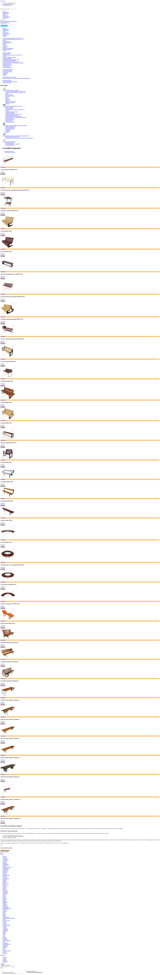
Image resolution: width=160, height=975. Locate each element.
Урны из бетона (6, 66)
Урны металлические (7, 67)
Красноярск (5, 892)
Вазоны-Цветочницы (7, 65)
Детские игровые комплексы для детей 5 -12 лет (13, 39)
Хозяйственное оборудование (9, 60)
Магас (4, 900)
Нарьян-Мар (5, 906)
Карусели (5, 43)
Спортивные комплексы (8, 69)
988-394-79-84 (3, 22)
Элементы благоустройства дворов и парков (12, 106)
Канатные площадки (7, 49)
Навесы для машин (7, 52)
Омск (4, 910)
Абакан (4, 856)
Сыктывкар (5, 930)
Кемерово (5, 887)
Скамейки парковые (7, 58)
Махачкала (5, 902)
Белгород (5, 863)
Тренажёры (5, 72)
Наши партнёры (6, 16)
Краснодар (5, 891)
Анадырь (5, 858)
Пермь (4, 915)
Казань (4, 884)
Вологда (4, 873)
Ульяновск (5, 939)
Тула (4, 935)
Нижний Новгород (7, 908)
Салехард (5, 922)
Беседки (4, 56)
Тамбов (4, 931)
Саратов (4, 927)
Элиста (4, 949)
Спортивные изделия (7, 71)
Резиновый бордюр (7, 80)
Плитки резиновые (7, 82)
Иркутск (5, 882)
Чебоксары (5, 945)
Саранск (5, 926)
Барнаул (4, 861)
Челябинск (5, 946)
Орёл (4, 912)
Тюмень (4, 937)
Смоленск (5, 928)
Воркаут (4, 75)
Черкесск (5, 947)
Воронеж (5, 874)
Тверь (4, 932)
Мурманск (5, 904)
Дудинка (5, 877)
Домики (4, 50)
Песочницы (5, 46)
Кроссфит (5, 73)
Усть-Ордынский (6, 940)
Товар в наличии (5, 7)
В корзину (2, 173)
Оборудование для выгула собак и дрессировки (13, 62)
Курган (4, 894)
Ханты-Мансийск (7, 944)
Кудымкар (5, 893)
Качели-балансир (6, 41)
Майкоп (4, 901)
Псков (4, 919)
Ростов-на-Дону (6, 920)
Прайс (4, 14)
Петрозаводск (6, 917)
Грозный (5, 876)
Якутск (4, 951)
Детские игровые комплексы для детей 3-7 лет (13, 38)
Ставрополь (5, 929)
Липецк (4, 897)
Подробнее (2, 174)
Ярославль (5, 953)
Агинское (5, 857)
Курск (4, 895)
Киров (4, 888)
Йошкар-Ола (5, 883)
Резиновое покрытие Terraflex (9, 141)
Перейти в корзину (4, 851)
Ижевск (4, 881)
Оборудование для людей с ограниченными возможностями (16, 135)
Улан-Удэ (5, 938)
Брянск (4, 866)
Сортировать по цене (9, 151)
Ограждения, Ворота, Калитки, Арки (11, 59)
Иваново (5, 879)
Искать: (2, 9)
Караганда (5, 960)
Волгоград (5, 872)
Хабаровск (5, 942)
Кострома (5, 890)
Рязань (4, 921)
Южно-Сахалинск (7, 950)
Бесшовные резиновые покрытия (10, 81)
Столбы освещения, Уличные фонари (11, 61)
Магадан (5, 899)
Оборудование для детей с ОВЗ (9, 77)
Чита (4, 948)
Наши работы (6, 12)
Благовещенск (6, 865)
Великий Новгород (7, 867)
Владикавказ (5, 869)
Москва (4, 903)
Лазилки (5, 47)
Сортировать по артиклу (10, 152)
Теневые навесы (6, 53)
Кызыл (4, 896)
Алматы (4, 958)
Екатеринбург (6, 878)
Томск (4, 933)
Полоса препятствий (7, 70)
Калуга (4, 886)
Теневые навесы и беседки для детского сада (12, 54)
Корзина (5, 36)
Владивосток (6, 868)
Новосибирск (6, 909)
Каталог (4, 11)
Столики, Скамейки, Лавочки (9, 57)
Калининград (6, 885)
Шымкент (5, 961)
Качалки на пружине (7, 42)
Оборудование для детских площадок (11, 90)
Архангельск (5, 859)
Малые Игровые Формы (8, 48)
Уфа (4, 941)
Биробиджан (5, 864)
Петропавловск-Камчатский (9, 918)
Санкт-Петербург (6, 924)
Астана (4, 959)
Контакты (5, 18)
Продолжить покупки (5, 850)
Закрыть (2, 964)
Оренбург (5, 911)
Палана (4, 913)
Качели (4, 40)
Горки (4, 44)
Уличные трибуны (7, 63)
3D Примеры (6, 13)
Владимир (5, 870)
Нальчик (5, 905)
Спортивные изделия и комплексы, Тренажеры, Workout (15, 125)
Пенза (4, 914)
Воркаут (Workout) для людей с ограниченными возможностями (16, 78)
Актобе (4, 957)
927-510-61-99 (3, 21)
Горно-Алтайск (6, 875)
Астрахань (5, 860)
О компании (5, 15)
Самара (4, 923)
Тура (4, 936)
